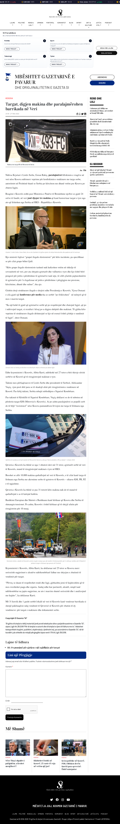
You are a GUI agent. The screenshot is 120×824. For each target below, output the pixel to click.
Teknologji (8, 56)
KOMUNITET (59, 814)
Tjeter (52, 56)
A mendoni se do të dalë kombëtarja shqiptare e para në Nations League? (70, 44)
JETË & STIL (94, 814)
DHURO (102, 83)
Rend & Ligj (31, 24)
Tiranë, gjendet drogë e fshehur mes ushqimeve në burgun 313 (100, 183)
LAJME (14, 814)
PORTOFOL (49, 814)
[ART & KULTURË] (88, 28)
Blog (71, 23)
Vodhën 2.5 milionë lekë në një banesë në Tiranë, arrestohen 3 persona (102, 194)
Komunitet (61, 23)
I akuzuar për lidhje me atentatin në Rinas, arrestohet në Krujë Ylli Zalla (101, 110)
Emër (8, 701)
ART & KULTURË (83, 814)
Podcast (108, 23)
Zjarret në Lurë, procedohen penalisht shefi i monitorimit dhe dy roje (101, 121)
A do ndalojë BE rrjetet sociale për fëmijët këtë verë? (20, 59)
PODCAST (104, 814)
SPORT (72, 814)
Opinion (40, 23)
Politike (7, 41)
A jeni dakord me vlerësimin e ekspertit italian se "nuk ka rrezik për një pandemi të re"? (71, 60)
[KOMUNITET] (62, 25)
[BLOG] (71, 25)
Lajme (12, 23)
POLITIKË (22, 814)
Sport (78, 23)
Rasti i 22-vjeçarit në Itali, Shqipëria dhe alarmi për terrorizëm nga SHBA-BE (100, 143)
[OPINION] (40, 25)
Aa (81, 170)
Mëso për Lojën (106, 48)
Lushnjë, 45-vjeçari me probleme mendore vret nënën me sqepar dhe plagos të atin (102, 204)
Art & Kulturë (88, 24)
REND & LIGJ (31, 814)
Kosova (9, 98)
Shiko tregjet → (12, 49)
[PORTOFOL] (50, 25)
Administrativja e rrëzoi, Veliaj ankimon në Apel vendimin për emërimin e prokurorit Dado (101, 132)
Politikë (21, 23)
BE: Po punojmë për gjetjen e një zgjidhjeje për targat (33, 647)
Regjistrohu (106, 53)
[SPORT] (79, 25)
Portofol (50, 23)
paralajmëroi (55, 175)
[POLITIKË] (21, 25)
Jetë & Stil (98, 24)
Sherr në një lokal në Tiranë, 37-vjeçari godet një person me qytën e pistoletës (102, 172)
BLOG (67, 814)
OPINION (41, 814)
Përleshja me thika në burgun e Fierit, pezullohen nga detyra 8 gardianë (102, 154)
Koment (9, 666)
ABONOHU (102, 77)
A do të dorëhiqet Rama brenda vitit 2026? (17, 44)
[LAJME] (12, 25)
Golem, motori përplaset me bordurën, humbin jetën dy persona (101, 215)
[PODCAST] (108, 25)
